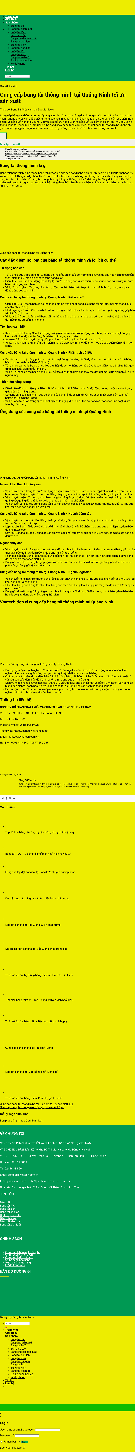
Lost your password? (12, 1447)
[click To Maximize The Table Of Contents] (3, 135)
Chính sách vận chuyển (19, 1254)
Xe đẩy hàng (18, 63)
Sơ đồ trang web (15, 1265)
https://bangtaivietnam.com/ (31, 730)
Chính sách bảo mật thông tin (22, 1252)
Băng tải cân (18, 25)
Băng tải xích (18, 54)
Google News (46, 109)
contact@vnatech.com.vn (23, 736)
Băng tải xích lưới (10, 1224)
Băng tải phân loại (21, 28)
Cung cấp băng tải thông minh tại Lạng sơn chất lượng (32, 1107)
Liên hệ (9, 70)
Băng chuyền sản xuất (24, 38)
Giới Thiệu (11, 19)
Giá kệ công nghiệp (22, 60)
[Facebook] (6, 798)
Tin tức (9, 66)
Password (7, 1435)
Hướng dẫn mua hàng (18, 1262)
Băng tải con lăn (20, 41)
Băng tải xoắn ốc (20, 57)
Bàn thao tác (18, 35)
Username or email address (17, 1429)
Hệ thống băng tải (10, 1215)
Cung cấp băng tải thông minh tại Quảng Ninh (28, 115)
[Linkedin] (14, 798)
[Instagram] (10, 798)
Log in (24, 1442)
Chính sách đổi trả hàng (19, 1257)
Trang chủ (11, 16)
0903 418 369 (20, 742)
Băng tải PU (18, 51)
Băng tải (5, 1202)
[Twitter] (2, 798)
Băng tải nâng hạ (20, 47)
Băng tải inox (18, 44)
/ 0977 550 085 (39, 742)
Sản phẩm (11, 22)
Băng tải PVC (18, 32)
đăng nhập (17, 1120)
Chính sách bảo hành (17, 1260)
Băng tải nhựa (8, 1218)
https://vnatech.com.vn (25, 724)
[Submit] (6, 80)
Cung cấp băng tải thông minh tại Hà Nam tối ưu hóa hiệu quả (36, 1104)
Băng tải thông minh (8, 86)
